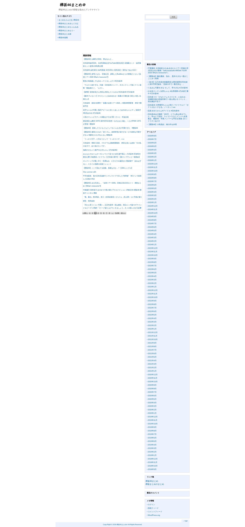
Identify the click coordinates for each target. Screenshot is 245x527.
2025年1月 (152, 202)
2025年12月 (153, 164)
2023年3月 (152, 280)
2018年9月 (152, 469)
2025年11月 (152, 167)
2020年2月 (152, 410)
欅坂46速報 (63, 38)
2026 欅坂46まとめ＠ (120, 524)
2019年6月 (152, 438)
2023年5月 (152, 273)
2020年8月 (152, 389)
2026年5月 (152, 146)
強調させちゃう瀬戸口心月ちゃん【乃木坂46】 (100, 150)
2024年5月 (152, 230)
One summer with (89, 172)
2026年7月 (152, 139)
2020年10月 (153, 382)
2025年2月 (152, 199)
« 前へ (85, 213)
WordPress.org (154, 515)
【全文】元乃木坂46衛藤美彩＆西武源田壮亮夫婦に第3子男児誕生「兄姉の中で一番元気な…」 (167, 83)
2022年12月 (153, 290)
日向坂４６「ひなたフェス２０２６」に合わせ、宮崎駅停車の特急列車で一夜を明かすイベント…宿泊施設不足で (167, 99)
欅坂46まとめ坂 (65, 34)
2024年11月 (152, 209)
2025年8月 (152, 178)
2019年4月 (152, 445)
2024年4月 (152, 234)
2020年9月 (152, 385)
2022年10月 (153, 297)
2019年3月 (152, 448)
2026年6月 (152, 143)
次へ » (123, 213)
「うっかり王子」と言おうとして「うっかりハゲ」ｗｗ (104, 139)
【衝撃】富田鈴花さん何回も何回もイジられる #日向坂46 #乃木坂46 (108, 92)
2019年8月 (152, 431)
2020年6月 (152, 396)
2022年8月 (152, 304)
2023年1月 (152, 287)
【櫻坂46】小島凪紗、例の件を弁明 (162, 124)
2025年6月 (152, 185)
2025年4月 (152, 192)
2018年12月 (153, 459)
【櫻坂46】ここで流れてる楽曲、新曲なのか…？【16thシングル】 (108, 168)
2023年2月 (152, 283)
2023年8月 (152, 262)
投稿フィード (153, 508)
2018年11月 (152, 462)
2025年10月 (153, 171)
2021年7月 (152, 350)
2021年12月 (153, 332)
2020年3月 (152, 406)
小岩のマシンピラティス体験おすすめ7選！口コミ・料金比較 (106, 117)
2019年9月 (152, 427)
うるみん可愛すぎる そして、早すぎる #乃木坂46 (168, 88)
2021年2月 (152, 367)
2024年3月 (152, 237)
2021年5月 (152, 357)
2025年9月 (152, 174)
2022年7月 (152, 308)
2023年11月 (152, 252)
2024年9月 (152, 216)
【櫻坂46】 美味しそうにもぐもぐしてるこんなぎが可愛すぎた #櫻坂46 (110, 128)
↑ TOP (185, 521)
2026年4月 (152, 150)
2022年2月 (152, 325)
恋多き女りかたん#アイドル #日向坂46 (163, 111)
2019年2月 (152, 452)
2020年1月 (152, 413)
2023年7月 (152, 266)
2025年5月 (152, 188)
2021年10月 (153, 339)
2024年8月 (152, 220)
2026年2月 (152, 157)
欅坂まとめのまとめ (155, 484)
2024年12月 (153, 206)
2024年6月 (152, 227)
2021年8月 (152, 346)
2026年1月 (152, 160)
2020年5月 (152, 399)
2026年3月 (152, 153)
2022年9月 (152, 301)
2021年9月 (152, 343)
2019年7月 (152, 434)
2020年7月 (152, 392)
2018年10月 (153, 466)
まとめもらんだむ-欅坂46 (69, 20)
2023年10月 (153, 255)
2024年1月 (152, 245)
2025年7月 (152, 181)
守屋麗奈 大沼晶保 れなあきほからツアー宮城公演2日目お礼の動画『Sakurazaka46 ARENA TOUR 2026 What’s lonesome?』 (168, 70)
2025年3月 (152, 195)
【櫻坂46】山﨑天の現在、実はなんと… (98, 59)
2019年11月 (152, 420)
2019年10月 (153, 424)
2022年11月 (152, 294)
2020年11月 (152, 378)
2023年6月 (152, 269)
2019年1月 (152, 455)
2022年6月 (152, 311)
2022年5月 (152, 315)
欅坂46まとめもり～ (67, 30)
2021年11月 (152, 336)
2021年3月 (152, 364)
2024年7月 (152, 223)
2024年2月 (152, 241)
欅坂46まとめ (152, 481)
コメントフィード (155, 512)
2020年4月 (152, 403)
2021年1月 (152, 371)
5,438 (117, 213)
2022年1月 (152, 329)
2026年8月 (152, 136)
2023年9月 (152, 259)
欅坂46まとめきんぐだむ (68, 23)
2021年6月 (152, 353)
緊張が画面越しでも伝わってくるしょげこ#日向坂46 (102, 81)
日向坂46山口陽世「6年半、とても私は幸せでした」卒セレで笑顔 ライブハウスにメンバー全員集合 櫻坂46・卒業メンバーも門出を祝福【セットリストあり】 (167, 117)
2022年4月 (152, 318)
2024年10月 (153, 213)
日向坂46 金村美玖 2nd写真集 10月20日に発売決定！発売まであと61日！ (110, 70)
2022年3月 (152, 322)
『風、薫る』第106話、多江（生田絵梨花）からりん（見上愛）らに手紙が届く (112, 197)
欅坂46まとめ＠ (73, 5)
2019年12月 (153, 417)
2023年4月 (152, 276)
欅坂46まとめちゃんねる (68, 27)
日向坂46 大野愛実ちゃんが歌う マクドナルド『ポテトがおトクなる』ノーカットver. (168, 106)
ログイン (151, 505)
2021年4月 (152, 360)
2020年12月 (153, 375)
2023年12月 (153, 248)
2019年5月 (152, 441)
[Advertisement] (112, 32)
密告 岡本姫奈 (89, 201)
